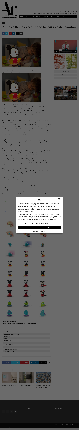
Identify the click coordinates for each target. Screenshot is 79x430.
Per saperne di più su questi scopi (41, 223)
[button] (59, 199)
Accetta (29, 227)
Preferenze (50, 227)
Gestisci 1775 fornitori (28, 223)
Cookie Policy (35, 231)
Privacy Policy (43, 231)
